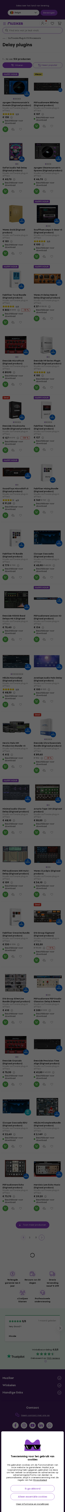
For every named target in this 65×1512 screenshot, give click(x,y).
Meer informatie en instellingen (32, 1504)
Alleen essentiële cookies (32, 1497)
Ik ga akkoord (32, 1489)
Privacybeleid (40, 1480)
